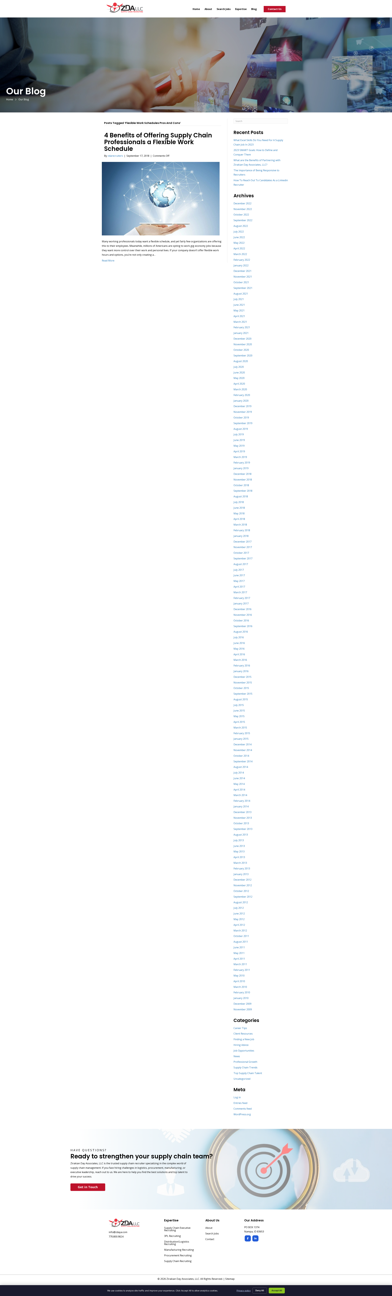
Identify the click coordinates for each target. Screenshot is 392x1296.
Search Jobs (212, 1233)
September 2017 (243, 558)
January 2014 (241, 806)
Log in (237, 1097)
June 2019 (239, 440)
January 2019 (241, 468)
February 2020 (242, 395)
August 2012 (241, 902)
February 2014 (242, 800)
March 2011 (240, 964)
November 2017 (243, 547)
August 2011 (241, 941)
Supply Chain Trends (245, 1067)
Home (9, 99)
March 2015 (240, 727)
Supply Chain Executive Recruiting (177, 1229)
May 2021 (239, 310)
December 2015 (242, 677)
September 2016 (243, 626)
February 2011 (242, 970)
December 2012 (242, 879)
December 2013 (242, 812)
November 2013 (243, 817)
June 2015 (239, 710)
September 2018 (243, 490)
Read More (108, 260)
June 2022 (239, 237)
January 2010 (241, 998)
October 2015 (241, 688)
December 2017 (242, 541)
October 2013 (241, 823)
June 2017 (239, 575)
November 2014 (243, 750)
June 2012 (239, 913)
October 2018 (241, 485)
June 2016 (239, 643)
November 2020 (243, 344)
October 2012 (241, 891)
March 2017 (240, 592)
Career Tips (240, 1028)
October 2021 (241, 282)
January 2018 (241, 536)
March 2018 (240, 524)
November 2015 (243, 682)
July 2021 (239, 299)
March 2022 (240, 254)
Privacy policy (244, 1290)
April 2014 (239, 789)
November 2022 (243, 209)
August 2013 (241, 834)
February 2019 (242, 462)
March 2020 (240, 389)
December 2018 (242, 474)
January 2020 (241, 400)
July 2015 (239, 705)
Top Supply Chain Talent (248, 1073)
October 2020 (241, 350)
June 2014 (239, 778)
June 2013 (239, 846)
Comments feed (243, 1108)
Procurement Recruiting (178, 1255)
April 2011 (239, 958)
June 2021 (239, 304)
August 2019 (241, 429)
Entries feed (240, 1103)
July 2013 (239, 840)
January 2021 (241, 333)
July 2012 (239, 908)
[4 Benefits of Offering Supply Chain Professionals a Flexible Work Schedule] (161, 198)
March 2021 (240, 322)
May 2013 (239, 851)
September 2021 (243, 288)
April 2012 (239, 925)
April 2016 (239, 654)
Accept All (276, 1290)
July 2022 (239, 231)
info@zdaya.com (118, 1232)
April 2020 (239, 383)
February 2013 (242, 868)
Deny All (259, 1290)
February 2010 (242, 992)
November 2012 (243, 885)
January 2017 (241, 603)
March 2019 (240, 457)
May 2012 (239, 919)
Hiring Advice (241, 1045)
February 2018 (242, 530)
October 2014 (241, 755)
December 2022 (242, 203)
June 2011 (239, 947)
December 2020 (242, 338)
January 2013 (241, 874)
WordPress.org (242, 1114)
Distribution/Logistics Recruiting (176, 1243)
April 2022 (239, 248)
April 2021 (239, 316)
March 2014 (240, 795)
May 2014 (239, 784)
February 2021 (242, 327)
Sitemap (230, 1279)
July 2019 (239, 434)
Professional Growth (245, 1061)
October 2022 (241, 214)
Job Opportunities (244, 1050)
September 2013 (243, 829)
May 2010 (239, 975)
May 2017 (239, 581)
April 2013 (239, 857)
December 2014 (242, 744)
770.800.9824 (116, 1236)
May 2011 (239, 953)
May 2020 (239, 378)
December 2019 (242, 406)
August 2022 (241, 226)
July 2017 (239, 569)
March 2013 (240, 863)
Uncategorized (242, 1078)
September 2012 (243, 896)
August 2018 (241, 496)
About (208, 1228)
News (237, 1056)
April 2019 (239, 451)
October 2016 (241, 620)
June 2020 (239, 372)
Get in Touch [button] (88, 1187)
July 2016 (239, 637)
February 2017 (242, 598)
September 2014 (243, 761)
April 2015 (239, 722)
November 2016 (243, 615)
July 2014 (239, 772)
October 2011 (241, 936)
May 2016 (239, 648)
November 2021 (243, 276)
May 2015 (239, 716)
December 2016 (242, 609)
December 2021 (242, 271)
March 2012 (240, 930)
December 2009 (242, 1003)
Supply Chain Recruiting (178, 1261)
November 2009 (243, 1009)
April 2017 (239, 586)
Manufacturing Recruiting (179, 1250)
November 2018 (243, 479)
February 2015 (242, 733)
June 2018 (239, 507)
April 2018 (239, 519)
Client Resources (243, 1033)
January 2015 (241, 738)
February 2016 (242, 665)
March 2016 (240, 660)
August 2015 (241, 699)
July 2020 (239, 367)
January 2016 (241, 671)
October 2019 (241, 417)
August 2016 (241, 631)
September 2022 (243, 220)
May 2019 (239, 445)
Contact (209, 1239)
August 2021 (241, 293)
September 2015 (243, 693)
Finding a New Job (244, 1039)
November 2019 (243, 412)
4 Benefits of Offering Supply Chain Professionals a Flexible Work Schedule (158, 142)
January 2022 (241, 265)
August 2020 (241, 361)
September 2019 (243, 423)
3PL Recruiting (172, 1236)
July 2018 (239, 502)
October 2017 (241, 552)
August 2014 (241, 767)
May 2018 (239, 513)
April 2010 (239, 981)
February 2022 (242, 259)
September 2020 (243, 355)
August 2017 (241, 564)
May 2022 (239, 242)
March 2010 (240, 987)
